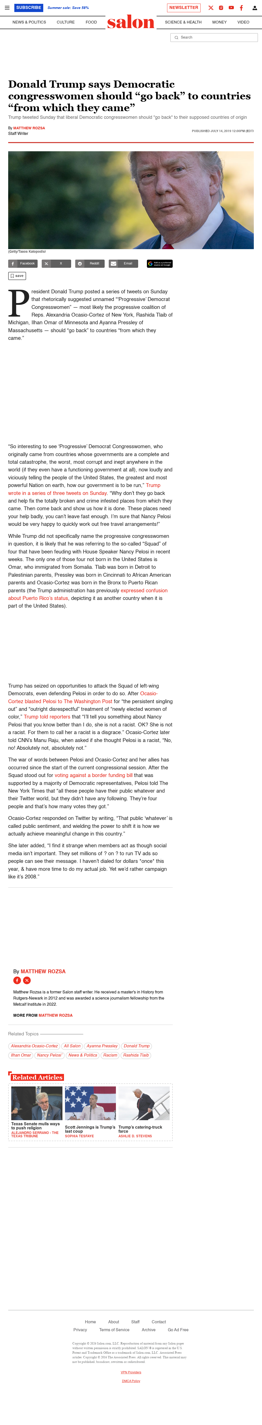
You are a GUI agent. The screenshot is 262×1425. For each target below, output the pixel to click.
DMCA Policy (131, 1381)
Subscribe (28, 8)
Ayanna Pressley (101, 1046)
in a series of (36, 493)
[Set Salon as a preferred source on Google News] (160, 264)
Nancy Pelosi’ (49, 1055)
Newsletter (183, 8)
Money (219, 22)
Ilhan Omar (21, 1055)
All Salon (72, 1046)
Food (91, 22)
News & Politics (29, 22)
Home (90, 1322)
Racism (110, 1055)
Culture (66, 22)
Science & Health (183, 22)
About (113, 1322)
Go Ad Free (178, 1330)
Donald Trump (136, 1046)
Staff (135, 1322)
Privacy (80, 1330)
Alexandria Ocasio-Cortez (34, 1046)
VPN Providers (131, 1372)
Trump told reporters (47, 717)
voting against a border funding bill (94, 775)
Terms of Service (114, 1330)
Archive (149, 1330)
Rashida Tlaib (136, 1055)
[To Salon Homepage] (131, 21)
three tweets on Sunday (80, 493)
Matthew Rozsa (29, 128)
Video (243, 22)
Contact (159, 1322)
